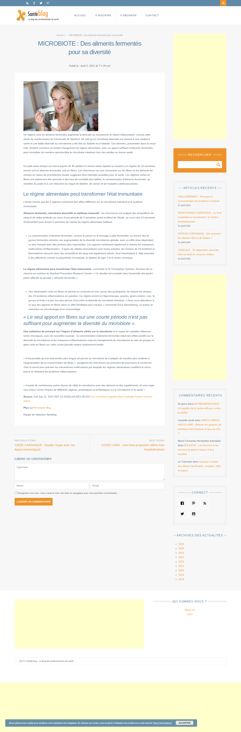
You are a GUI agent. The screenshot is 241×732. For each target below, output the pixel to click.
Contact (152, 15)
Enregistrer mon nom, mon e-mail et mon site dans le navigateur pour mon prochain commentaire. (68, 493)
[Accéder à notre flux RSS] (205, 503)
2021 (181, 566)
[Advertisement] (199, 86)
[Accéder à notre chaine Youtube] (194, 513)
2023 (181, 557)
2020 (181, 570)
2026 (181, 544)
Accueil (80, 15)
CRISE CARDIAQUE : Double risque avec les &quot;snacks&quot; (45, 447)
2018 (181, 579)
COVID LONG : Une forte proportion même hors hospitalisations (133, 447)
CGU (189, 614)
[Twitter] (41, 3)
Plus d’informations (162, 723)
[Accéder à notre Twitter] (183, 513)
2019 (181, 574)
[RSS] (27, 3)
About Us (190, 609)
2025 (181, 548)
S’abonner (128, 15)
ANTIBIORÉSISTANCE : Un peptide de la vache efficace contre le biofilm (199, 408)
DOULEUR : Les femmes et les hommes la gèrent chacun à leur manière (198, 449)
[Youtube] (48, 3)
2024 (181, 552)
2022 (181, 561)
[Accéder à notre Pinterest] (194, 503)
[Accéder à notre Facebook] (183, 503)
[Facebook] (34, 3)
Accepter (185, 722)
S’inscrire (103, 15)
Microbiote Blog (42, 407)
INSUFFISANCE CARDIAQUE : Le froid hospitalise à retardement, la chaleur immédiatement (200, 217)
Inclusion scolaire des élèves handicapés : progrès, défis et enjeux (199, 466)
